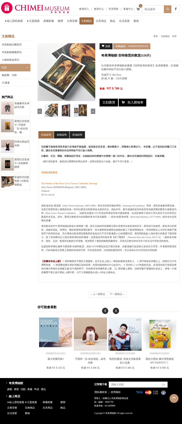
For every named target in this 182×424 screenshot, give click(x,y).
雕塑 (60, 21)
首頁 (155, 36)
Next (93, 111)
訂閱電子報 (101, 384)
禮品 (43, 389)
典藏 (29, 389)
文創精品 (86, 21)
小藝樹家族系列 (10, 60)
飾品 (112, 21)
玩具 (4, 67)
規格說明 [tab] (62, 134)
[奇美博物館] (38, 7)
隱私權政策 (101, 392)
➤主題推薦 (33, 21)
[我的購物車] (138, 9)
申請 (36, 389)
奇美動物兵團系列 (12, 44)
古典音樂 (72, 21)
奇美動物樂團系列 (12, 52)
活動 (23, 389)
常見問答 (114, 9)
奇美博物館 (16, 383)
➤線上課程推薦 (14, 21)
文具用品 (101, 21)
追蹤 (107, 46)
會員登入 (84, 9)
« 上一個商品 (98, 294)
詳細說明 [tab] (46, 134)
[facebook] (175, 9)
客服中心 (128, 9)
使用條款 (116, 392)
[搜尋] (167, 9)
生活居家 (124, 21)
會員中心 (99, 9)
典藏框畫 (48, 21)
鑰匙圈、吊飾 (9, 75)
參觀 (9, 389)
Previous (40, 111)
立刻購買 (108, 102)
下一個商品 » (117, 294)
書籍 (136, 21)
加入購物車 (135, 102)
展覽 (16, 389)
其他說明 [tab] (77, 134)
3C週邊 (6, 82)
